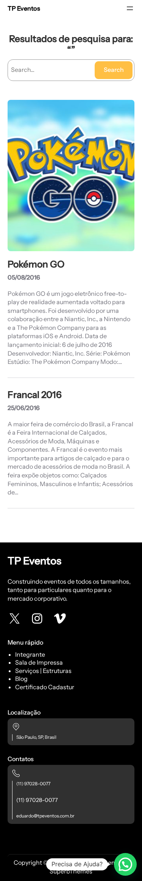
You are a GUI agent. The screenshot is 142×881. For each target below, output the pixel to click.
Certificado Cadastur (44, 687)
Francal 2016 (35, 394)
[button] (125, 864)
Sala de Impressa (39, 662)
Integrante (30, 654)
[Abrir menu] (129, 8)
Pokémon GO (36, 264)
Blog (21, 678)
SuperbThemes (71, 871)
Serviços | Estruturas (43, 670)
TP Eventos (24, 8)
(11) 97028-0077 (33, 783)
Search (114, 69)
